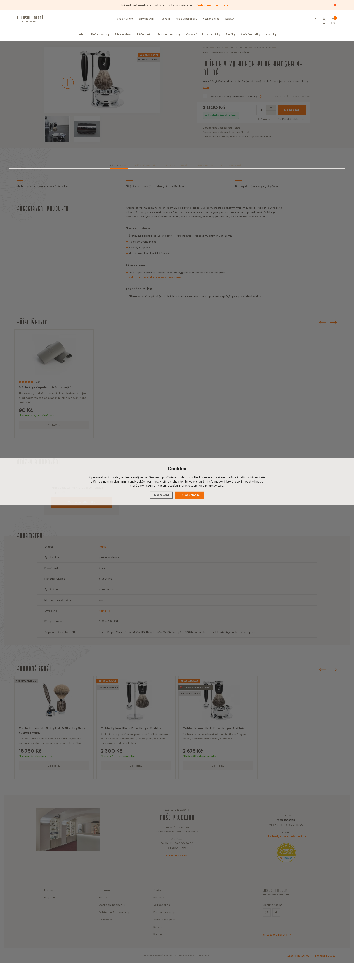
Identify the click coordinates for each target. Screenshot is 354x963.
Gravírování (146, 19)
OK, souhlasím (189, 495)
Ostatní (191, 34)
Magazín (165, 19)
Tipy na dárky (211, 34)
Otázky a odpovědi (176, 165)
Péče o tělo (144, 34)
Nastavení (161, 495)
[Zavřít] (334, 5)
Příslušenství (145, 165)
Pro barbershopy (186, 19)
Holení (81, 34)
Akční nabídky (250, 34)
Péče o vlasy (123, 34)
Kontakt (230, 19)
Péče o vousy (100, 34)
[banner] (30, 19)
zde (220, 485)
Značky (231, 34)
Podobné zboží (232, 165)
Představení (119, 165)
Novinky (271, 34)
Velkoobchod (211, 19)
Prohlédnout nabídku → (213, 5)
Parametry (206, 165)
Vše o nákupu (125, 19)
